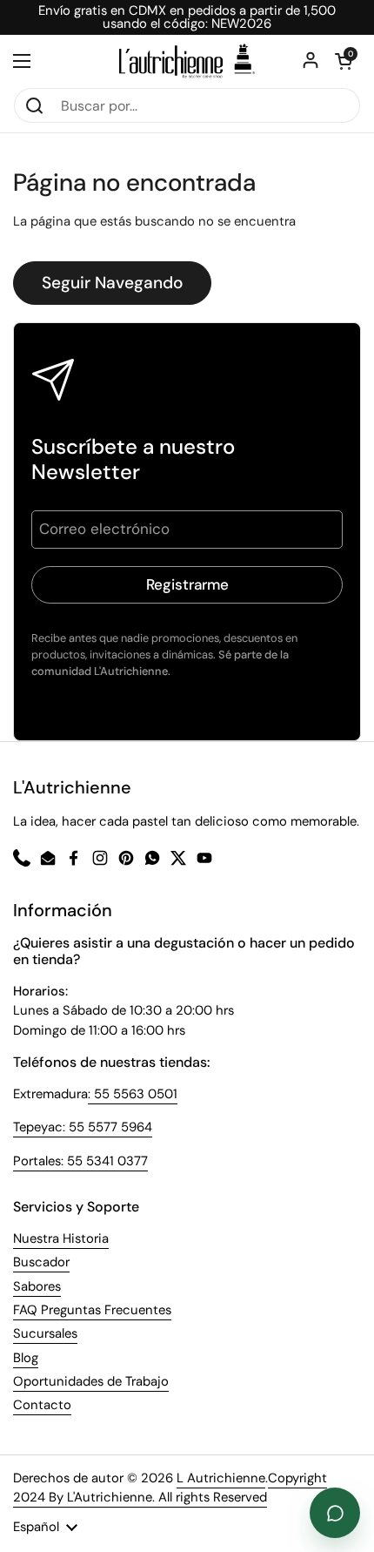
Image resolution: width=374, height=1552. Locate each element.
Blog (25, 1357)
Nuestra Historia (61, 1238)
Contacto (42, 1405)
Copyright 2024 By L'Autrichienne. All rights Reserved (170, 1487)
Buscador (41, 1262)
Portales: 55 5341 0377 (80, 1161)
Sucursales (45, 1333)
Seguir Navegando (112, 283)
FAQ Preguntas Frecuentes (92, 1310)
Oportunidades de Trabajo (91, 1381)
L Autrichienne (221, 1478)
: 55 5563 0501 (132, 1094)
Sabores (37, 1286)
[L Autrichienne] (187, 61)
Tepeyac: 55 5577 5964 (82, 1127)
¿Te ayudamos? (335, 1513)
